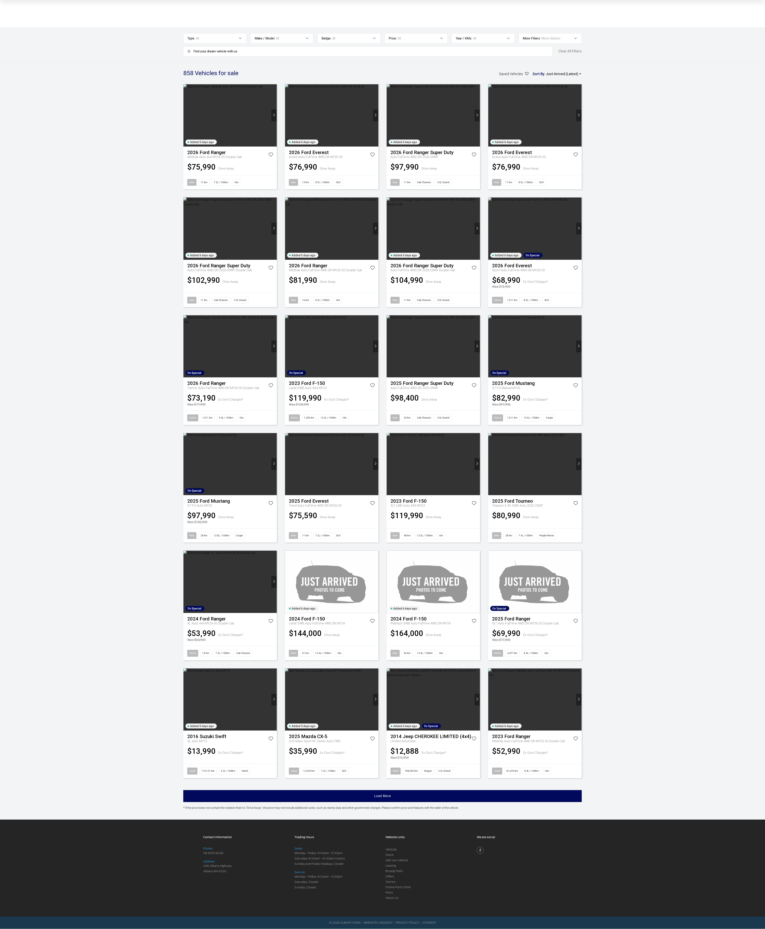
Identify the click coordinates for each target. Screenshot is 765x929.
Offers (389, 876)
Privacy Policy (408, 922)
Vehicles (391, 849)
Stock (389, 854)
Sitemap (429, 922)
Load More (382, 796)
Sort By (538, 74)
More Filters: (531, 38)
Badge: (326, 38)
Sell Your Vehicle (396, 860)
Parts (389, 892)
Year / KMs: (464, 38)
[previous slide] (186, 115)
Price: (393, 38)
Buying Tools (394, 871)
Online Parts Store (398, 887)
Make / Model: (265, 38)
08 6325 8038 (213, 853)
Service (390, 881)
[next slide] (274, 115)
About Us (391, 898)
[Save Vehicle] (271, 155)
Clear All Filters (570, 51)
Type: (191, 38)
